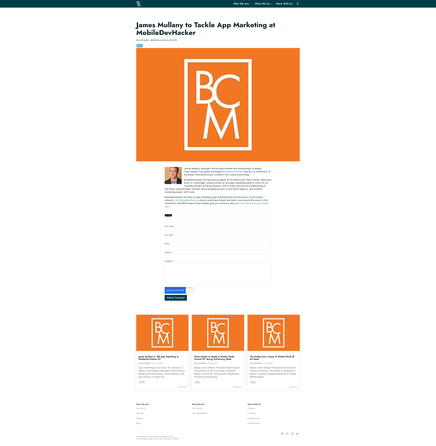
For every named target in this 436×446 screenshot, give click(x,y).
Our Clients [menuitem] (197, 408)
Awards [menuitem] (139, 413)
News (139, 45)
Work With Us (284, 3)
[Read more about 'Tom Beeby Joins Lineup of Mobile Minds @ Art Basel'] (274, 333)
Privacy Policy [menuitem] (254, 418)
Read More (182, 387)
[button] (282, 433)
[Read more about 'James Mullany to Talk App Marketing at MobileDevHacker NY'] (162, 333)
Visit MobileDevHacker (186, 200)
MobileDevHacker (234, 171)
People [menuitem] (139, 418)
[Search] (297, 4)
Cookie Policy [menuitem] (254, 423)
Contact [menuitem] (252, 413)
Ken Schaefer (142, 40)
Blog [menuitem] (138, 423)
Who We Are (241, 3)
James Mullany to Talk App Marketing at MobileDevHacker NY (158, 358)
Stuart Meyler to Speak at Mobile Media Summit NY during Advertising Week (214, 358)
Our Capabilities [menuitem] (199, 413)
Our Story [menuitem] (140, 408)
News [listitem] (142, 382)
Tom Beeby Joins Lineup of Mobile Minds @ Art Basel (272, 358)
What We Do (262, 3)
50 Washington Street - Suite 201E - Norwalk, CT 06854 (157, 439)
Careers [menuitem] (251, 408)
